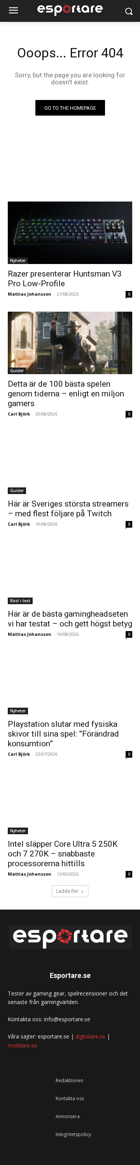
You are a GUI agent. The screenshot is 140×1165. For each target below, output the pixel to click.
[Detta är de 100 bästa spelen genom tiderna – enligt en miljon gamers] (70, 343)
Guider (17, 370)
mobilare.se (22, 1045)
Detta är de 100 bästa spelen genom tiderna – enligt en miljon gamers (66, 393)
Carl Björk (19, 414)
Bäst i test (20, 600)
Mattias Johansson (29, 294)
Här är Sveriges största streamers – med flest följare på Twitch (68, 508)
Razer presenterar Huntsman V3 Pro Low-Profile (65, 278)
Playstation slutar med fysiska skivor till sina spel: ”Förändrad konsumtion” (63, 733)
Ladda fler (67, 891)
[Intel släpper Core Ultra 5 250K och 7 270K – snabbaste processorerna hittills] (70, 803)
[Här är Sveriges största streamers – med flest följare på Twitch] (70, 463)
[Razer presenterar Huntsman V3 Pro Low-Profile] (70, 233)
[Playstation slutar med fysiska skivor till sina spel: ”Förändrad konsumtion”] (70, 683)
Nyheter (18, 260)
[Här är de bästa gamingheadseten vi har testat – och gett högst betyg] (70, 573)
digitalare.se (90, 1036)
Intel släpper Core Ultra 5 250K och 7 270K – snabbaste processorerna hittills (62, 853)
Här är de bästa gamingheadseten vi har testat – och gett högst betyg (70, 618)
